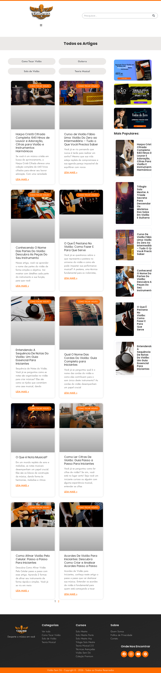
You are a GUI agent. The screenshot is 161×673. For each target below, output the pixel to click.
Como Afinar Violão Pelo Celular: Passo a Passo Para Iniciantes (33, 559)
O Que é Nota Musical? (31, 457)
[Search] (154, 15)
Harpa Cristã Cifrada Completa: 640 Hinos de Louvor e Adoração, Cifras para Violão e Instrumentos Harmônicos (33, 142)
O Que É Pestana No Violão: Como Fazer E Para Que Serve (79, 246)
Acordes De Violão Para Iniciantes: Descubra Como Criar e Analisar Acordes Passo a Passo (80, 561)
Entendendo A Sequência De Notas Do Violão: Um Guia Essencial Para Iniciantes (32, 356)
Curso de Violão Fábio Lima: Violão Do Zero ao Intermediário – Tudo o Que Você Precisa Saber (81, 139)
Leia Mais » (22, 179)
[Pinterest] (145, 654)
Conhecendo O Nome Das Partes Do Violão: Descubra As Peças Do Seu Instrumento (31, 253)
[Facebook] (124, 654)
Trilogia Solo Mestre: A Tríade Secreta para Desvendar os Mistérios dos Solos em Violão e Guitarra (144, 202)
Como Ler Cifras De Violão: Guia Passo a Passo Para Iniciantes (79, 460)
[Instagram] (131, 654)
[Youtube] (138, 654)
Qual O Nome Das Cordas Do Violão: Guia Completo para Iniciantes (80, 359)
